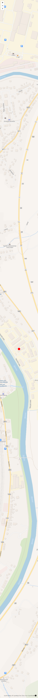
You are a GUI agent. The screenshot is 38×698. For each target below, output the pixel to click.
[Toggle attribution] (35, 695)
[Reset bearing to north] (2, 8)
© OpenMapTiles (16, 695)
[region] (19, 349)
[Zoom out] (2, 5)
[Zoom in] (2, 2)
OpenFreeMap (8, 695)
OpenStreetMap (32, 695)
